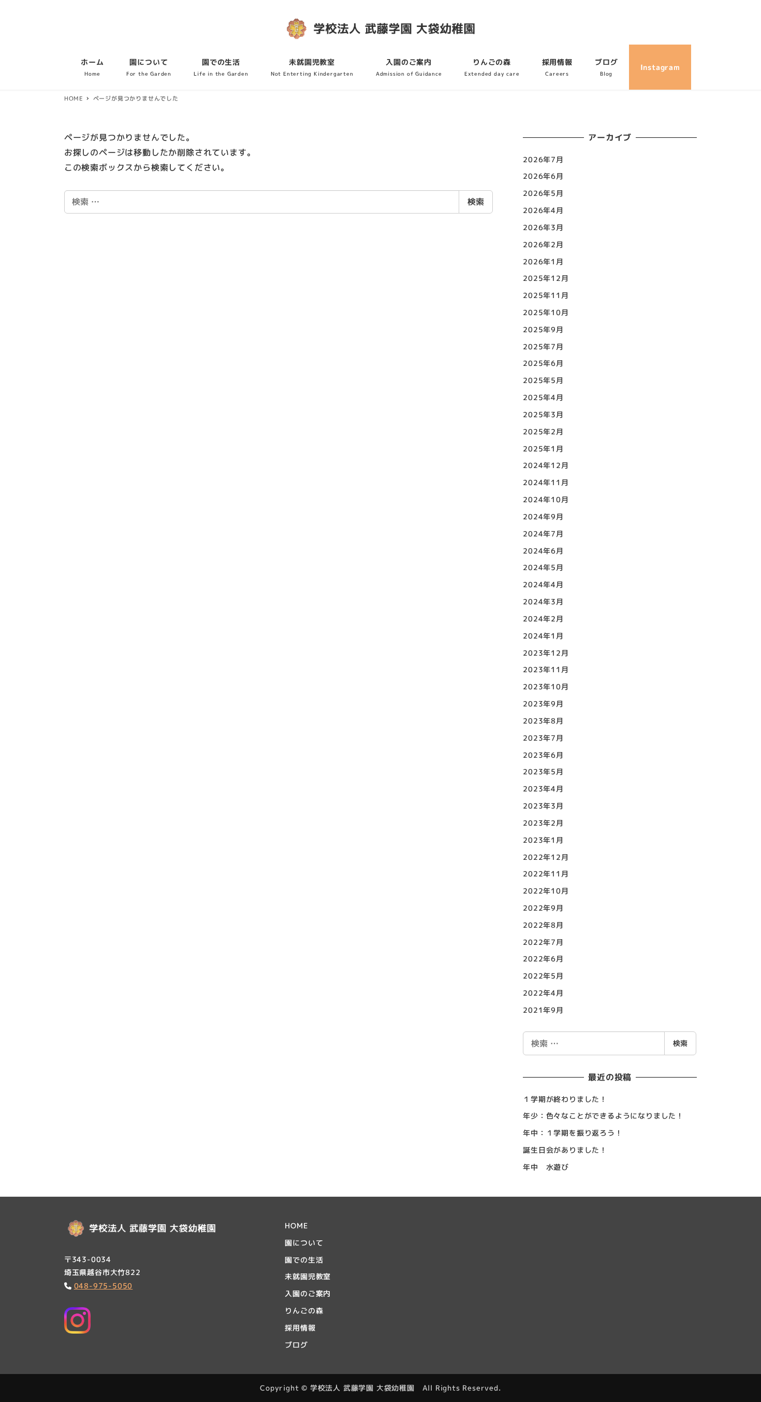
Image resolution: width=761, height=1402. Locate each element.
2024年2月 (543, 619)
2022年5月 (543, 976)
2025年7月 (543, 346)
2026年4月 (543, 210)
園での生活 (304, 1260)
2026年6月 (543, 176)
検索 (475, 201)
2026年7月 (543, 159)
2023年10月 (545, 686)
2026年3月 (543, 227)
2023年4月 (543, 789)
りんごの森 (304, 1310)
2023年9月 (543, 704)
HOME (296, 1225)
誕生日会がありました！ (565, 1150)
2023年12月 (545, 653)
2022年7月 (543, 942)
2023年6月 (543, 755)
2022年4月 (543, 993)
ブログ (296, 1345)
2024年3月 (543, 601)
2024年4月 (543, 584)
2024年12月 (545, 465)
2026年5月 (543, 193)
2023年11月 (545, 669)
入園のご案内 (308, 1293)
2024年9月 (543, 516)
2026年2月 (543, 244)
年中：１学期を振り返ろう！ (572, 1133)
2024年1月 (543, 636)
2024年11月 (545, 482)
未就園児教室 (308, 1276)
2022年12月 (545, 857)
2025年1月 (543, 449)
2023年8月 (543, 721)
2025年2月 (543, 431)
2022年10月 (545, 891)
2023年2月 (543, 823)
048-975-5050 (103, 1286)
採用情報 (300, 1328)
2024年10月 (545, 499)
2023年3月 (543, 806)
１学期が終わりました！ (565, 1099)
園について (304, 1243)
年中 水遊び (546, 1167)
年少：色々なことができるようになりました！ (603, 1116)
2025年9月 (543, 329)
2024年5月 (543, 567)
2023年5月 (543, 771)
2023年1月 (543, 840)
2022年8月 (543, 925)
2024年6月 (543, 551)
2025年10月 (545, 312)
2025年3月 (543, 414)
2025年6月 (543, 363)
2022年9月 (543, 908)
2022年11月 (545, 874)
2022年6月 (543, 959)
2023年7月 (543, 738)
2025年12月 (545, 278)
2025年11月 (545, 295)
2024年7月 (543, 534)
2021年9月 (543, 1010)
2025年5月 (543, 380)
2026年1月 (543, 261)
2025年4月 (543, 397)
